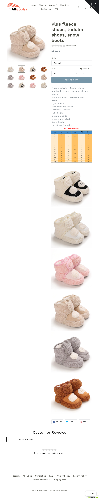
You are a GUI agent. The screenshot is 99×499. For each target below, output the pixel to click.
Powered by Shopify (58, 490)
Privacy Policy (63, 476)
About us (27, 476)
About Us (64, 5)
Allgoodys (43, 490)
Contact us (45, 9)
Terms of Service (41, 479)
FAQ (57, 9)
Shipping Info (59, 479)
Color (54, 58)
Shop (43, 5)
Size (53, 68)
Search (16, 476)
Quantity (84, 68)
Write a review (26, 439)
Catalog (53, 5)
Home (33, 5)
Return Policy (79, 476)
